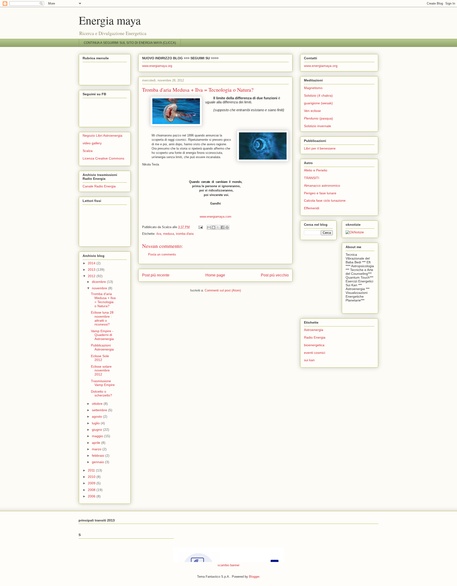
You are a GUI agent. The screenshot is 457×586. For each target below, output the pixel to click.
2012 (92, 276)
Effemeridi (311, 208)
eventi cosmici (314, 353)
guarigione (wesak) (318, 103)
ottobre (98, 404)
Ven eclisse (312, 111)
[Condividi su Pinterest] (227, 227)
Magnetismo (313, 88)
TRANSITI (311, 178)
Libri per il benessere (320, 148)
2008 (92, 490)
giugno (97, 429)
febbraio (98, 455)
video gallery (92, 143)
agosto (97, 416)
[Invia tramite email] (209, 227)
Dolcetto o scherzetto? (101, 393)
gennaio (98, 462)
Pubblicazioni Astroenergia (102, 347)
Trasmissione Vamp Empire (103, 383)
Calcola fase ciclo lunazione (325, 200)
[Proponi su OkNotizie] (355, 232)
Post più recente (155, 275)
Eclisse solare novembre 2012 (101, 370)
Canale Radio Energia (99, 186)
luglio (96, 423)
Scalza (88, 151)
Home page (215, 275)
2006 (92, 496)
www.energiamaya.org (157, 66)
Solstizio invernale (317, 126)
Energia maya (110, 20)
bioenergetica (314, 345)
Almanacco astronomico (322, 185)
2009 (92, 483)
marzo (97, 449)
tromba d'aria (185, 233)
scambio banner (228, 565)
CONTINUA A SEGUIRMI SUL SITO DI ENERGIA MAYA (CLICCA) (130, 43)
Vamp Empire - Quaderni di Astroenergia (102, 335)
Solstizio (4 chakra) (318, 95)
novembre (100, 288)
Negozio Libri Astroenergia (102, 135)
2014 (92, 263)
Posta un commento (162, 254)
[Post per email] (200, 227)
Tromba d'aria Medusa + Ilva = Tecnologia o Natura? (103, 300)
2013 (92, 269)
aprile (96, 443)
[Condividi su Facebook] (222, 227)
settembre (100, 410)
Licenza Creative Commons (103, 158)
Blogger (254, 576)
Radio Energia (314, 337)
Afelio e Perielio (315, 170)
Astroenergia (313, 330)
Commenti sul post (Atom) (223, 290)
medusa (168, 233)
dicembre (99, 282)
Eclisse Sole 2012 (100, 358)
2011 (92, 470)
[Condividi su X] (218, 227)
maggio (98, 436)
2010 (92, 477)
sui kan (309, 360)
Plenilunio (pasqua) (318, 118)
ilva (158, 233)
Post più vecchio (275, 275)
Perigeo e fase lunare (320, 193)
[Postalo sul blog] (213, 227)
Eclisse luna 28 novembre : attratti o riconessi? (102, 318)
